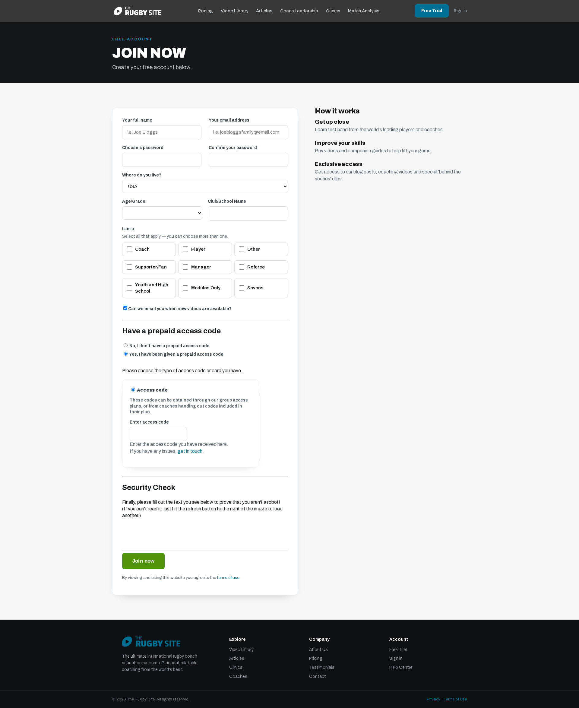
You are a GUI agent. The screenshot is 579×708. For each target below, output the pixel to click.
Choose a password (142, 147)
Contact (317, 676)
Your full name (137, 120)
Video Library (234, 10)
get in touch (190, 451)
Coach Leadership (299, 10)
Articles (264, 10)
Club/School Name (227, 201)
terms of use (228, 577)
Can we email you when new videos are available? (180, 308)
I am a (128, 229)
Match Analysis (363, 10)
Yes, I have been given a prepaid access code (175, 354)
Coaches (238, 676)
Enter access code (149, 422)
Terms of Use (455, 699)
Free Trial (431, 10)
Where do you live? (141, 175)
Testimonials (321, 667)
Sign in (460, 10)
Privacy (433, 699)
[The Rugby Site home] (137, 11)
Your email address (229, 120)
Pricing (205, 10)
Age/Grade (133, 201)
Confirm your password (233, 147)
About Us (318, 649)
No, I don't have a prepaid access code (169, 346)
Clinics (333, 10)
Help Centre (401, 667)
